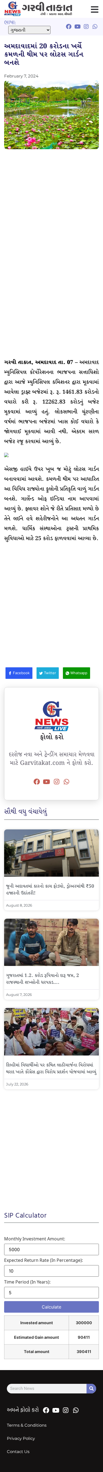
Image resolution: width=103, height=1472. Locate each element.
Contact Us (18, 1451)
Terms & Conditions (26, 1425)
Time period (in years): (27, 1282)
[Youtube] (46, 781)
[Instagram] (56, 781)
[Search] (91, 1388)
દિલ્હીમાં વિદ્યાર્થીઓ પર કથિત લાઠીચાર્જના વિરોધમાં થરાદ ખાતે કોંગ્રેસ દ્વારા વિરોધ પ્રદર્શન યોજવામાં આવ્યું (51, 1069)
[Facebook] (36, 781)
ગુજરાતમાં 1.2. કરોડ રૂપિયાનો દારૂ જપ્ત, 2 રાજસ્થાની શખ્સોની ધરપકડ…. (42, 979)
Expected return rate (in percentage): (43, 1260)
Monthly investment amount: (34, 1239)
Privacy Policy (21, 1438)
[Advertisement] (51, 206)
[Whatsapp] (66, 781)
